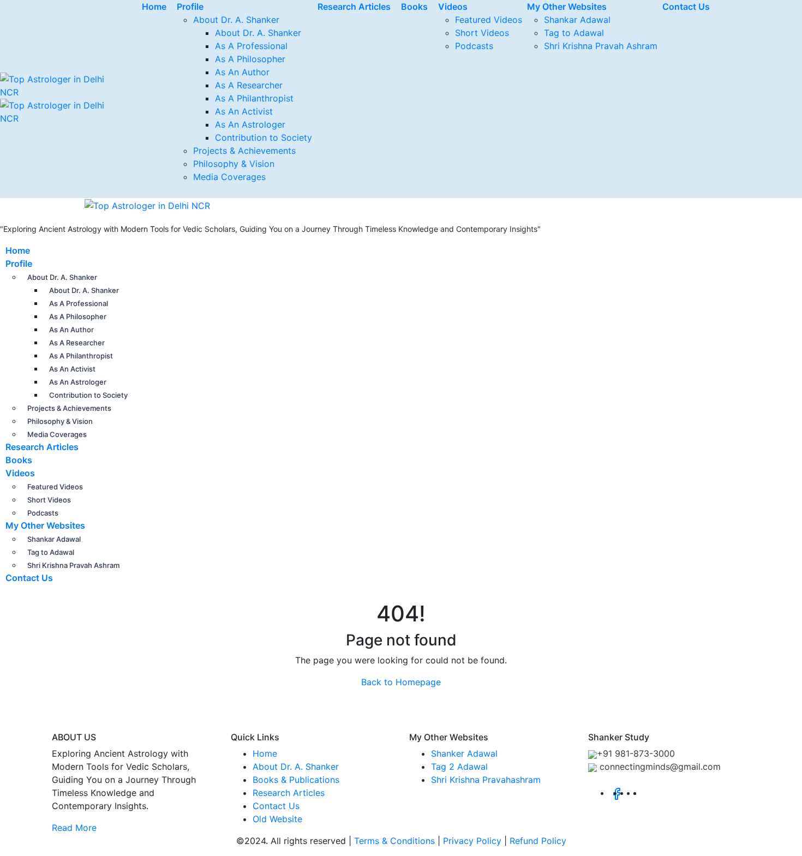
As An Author (242, 72)
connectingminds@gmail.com (659, 766)
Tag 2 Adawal (459, 766)
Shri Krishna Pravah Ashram (600, 45)
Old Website (277, 818)
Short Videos (482, 32)
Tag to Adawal (574, 32)
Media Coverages (229, 176)
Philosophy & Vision (233, 163)
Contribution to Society (263, 137)
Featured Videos (488, 19)
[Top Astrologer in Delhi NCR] (105, 204)
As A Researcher (249, 85)
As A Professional (251, 45)
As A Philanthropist (254, 98)
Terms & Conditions (394, 840)
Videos (20, 473)
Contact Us (29, 577)
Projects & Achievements (244, 150)
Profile (18, 263)
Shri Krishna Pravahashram (486, 779)
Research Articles (42, 446)
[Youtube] (646, 792)
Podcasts (474, 45)
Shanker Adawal (464, 753)
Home (17, 250)
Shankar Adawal (577, 19)
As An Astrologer (250, 124)
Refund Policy (538, 840)
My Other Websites (45, 525)
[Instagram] (639, 792)
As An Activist (244, 111)
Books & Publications (296, 779)
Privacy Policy (472, 840)
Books (18, 459)
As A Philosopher (250, 58)
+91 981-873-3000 (636, 753)
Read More (74, 827)
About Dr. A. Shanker (236, 19)
